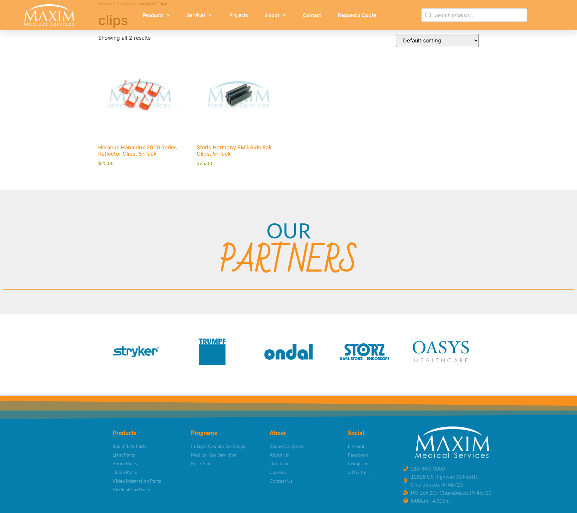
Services (196, 15)
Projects (238, 15)
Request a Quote (357, 15)
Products (153, 15)
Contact (312, 15)
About (272, 15)
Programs (204, 433)
